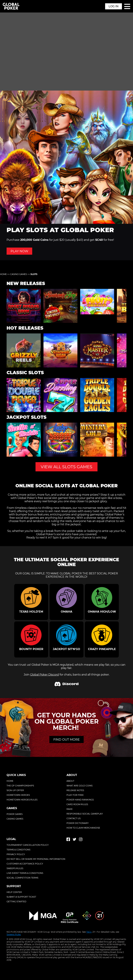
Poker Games (15, 814)
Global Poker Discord (44, 674)
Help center (14, 892)
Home (3, 274)
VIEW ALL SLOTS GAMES (66, 466)
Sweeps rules (15, 868)
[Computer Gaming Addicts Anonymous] (99, 917)
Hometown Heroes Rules (22, 799)
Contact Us (73, 818)
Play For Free (75, 795)
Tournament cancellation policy (28, 845)
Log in (113, 6)
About (70, 781)
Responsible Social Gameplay (84, 813)
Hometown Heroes (18, 795)
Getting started (16, 901)
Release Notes (75, 790)
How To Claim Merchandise (83, 827)
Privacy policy (16, 854)
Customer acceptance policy (25, 863)
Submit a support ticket (21, 897)
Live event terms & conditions (25, 873)
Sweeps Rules (14, 934)
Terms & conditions (18, 849)
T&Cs (88, 932)
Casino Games (18, 274)
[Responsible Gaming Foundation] (86, 917)
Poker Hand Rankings (80, 799)
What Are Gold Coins (79, 785)
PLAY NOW (19, 251)
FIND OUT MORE (66, 739)
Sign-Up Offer (15, 790)
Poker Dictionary (77, 823)
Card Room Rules (77, 804)
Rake (69, 809)
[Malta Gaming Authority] (43, 917)
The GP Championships (20, 785)
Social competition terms (22, 877)
